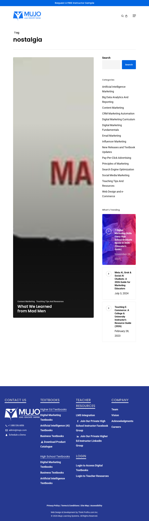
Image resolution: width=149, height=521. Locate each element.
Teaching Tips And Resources (50, 301)
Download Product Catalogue (52, 444)
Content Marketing (26, 301)
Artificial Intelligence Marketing (114, 89)
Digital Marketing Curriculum (118, 119)
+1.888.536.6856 (16, 425)
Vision (115, 415)
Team (114, 409)
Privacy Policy (53, 505)
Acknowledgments (122, 421)
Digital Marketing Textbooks (50, 417)
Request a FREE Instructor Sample (74, 3)
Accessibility (96, 505)
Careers (116, 426)
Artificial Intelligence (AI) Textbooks (55, 428)
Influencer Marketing (114, 141)
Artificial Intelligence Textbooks (52, 481)
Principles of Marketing (115, 163)
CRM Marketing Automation (118, 113)
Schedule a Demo (17, 434)
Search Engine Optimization (118, 169)
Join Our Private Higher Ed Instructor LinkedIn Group (92, 441)
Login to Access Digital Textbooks (89, 468)
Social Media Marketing (115, 175)
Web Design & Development (63, 512)
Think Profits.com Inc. (88, 512)
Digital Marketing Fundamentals (112, 127)
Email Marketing (111, 135)
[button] (134, 15)
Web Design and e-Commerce (113, 194)
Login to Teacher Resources (92, 475)
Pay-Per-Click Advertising (116, 157)
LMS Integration (85, 415)
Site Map (85, 505)
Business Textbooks (52, 436)
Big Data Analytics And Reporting (115, 99)
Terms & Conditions (70, 505)
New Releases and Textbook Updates (118, 149)
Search (106, 57)
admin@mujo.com (17, 430)
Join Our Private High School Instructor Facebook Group (92, 426)
